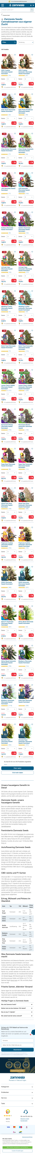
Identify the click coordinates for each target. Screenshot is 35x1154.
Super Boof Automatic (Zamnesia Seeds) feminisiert (25, 465)
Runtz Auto (14, 980)
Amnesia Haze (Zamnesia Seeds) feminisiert (6, 741)
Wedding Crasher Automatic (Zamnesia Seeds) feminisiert (25, 308)
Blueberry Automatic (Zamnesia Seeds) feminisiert (7, 702)
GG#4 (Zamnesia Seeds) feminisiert (7, 583)
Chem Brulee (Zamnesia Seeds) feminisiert (8, 149)
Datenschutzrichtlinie (5, 1054)
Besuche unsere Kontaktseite (25, 1119)
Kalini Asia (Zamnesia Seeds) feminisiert (25, 701)
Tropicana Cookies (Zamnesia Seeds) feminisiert (7, 544)
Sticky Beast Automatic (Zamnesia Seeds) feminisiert (8, 662)
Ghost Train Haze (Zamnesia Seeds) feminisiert (6, 505)
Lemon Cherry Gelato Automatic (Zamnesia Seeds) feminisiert (25, 387)
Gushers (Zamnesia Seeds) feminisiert (7, 228)
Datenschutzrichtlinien (27, 1137)
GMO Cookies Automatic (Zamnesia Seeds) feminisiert (25, 71)
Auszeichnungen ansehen (17, 1070)
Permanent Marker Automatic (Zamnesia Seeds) (25, 426)
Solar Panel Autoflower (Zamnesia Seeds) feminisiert (26, 111)
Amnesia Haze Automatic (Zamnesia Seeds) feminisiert (25, 741)
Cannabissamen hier (7, 38)
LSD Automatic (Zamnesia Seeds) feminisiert (24, 190)
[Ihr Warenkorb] (33, 5)
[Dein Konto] (31, 5)
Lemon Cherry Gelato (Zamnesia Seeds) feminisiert (8, 387)
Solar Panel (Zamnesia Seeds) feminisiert (8, 110)
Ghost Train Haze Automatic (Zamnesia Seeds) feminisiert (25, 505)
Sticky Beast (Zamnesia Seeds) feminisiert (26, 622)
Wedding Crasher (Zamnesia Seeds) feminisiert (6, 308)
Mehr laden (17, 768)
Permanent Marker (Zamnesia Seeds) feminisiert (7, 426)
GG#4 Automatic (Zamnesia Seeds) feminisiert (24, 583)
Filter (4, 42)
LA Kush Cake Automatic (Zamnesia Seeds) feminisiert (25, 268)
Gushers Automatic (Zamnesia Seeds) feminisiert (24, 229)
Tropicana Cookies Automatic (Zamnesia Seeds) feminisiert (25, 544)
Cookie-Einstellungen (17, 1151)
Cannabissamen (6, 826)
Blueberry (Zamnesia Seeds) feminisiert (25, 662)
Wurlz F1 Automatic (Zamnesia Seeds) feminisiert (7, 623)
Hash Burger (27, 836)
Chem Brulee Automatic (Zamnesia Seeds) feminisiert (26, 150)
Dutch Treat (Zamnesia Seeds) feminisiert (8, 346)
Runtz (10, 976)
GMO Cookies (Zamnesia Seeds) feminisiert (6, 71)
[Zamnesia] (16, 5)
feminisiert (20, 834)
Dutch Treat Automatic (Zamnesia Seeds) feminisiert (26, 347)
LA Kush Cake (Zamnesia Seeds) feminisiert (6, 268)
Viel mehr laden (17, 773)
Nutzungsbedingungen (18, 1054)
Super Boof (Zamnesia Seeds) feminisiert (8, 465)
